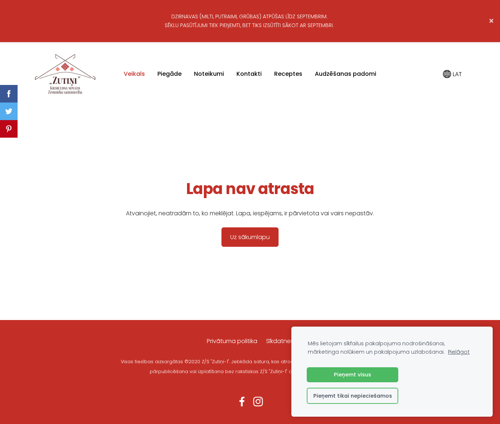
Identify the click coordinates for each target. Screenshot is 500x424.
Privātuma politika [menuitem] (232, 341)
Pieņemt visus (352, 374)
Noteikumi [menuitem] (209, 74)
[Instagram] (258, 401)
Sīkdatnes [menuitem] (280, 341)
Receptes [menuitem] (288, 74)
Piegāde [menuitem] (169, 74)
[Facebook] (242, 401)
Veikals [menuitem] (134, 74)
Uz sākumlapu (250, 237)
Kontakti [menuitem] (249, 74)
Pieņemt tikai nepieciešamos (352, 395)
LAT (456, 74)
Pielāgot (459, 352)
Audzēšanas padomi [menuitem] (345, 74)
